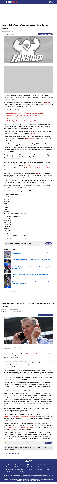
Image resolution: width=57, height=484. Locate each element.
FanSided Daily (19, 467)
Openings (18, 464)
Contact (29, 464)
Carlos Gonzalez (39, 168)
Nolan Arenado (30, 168)
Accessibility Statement (44, 469)
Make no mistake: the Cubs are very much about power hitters (23, 117)
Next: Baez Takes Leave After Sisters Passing (16, 239)
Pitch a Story (30, 467)
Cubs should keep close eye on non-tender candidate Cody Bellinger (24, 113)
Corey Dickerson (28, 166)
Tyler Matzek (39, 173)
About (7, 464)
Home (5, 291)
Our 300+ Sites (42, 464)
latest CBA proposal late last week (32, 354)
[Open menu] (3, 2)
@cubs (9, 194)
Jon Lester (33, 133)
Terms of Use (9, 469)
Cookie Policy (19, 469)
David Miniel (6, 31)
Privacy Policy (42, 467)
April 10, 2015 (24, 213)
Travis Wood (46, 102)
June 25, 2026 (27, 390)
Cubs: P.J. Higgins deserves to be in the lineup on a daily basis (23, 121)
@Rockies (9, 216)
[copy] (13, 34)
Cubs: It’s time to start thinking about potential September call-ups (24, 119)
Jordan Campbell (8, 311)
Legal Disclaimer (31, 469)
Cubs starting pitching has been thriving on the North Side (21, 115)
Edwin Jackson (30, 138)
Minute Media (9, 475)
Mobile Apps (9, 467)
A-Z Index (8, 472)
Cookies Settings (20, 472)
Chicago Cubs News (14, 291)
